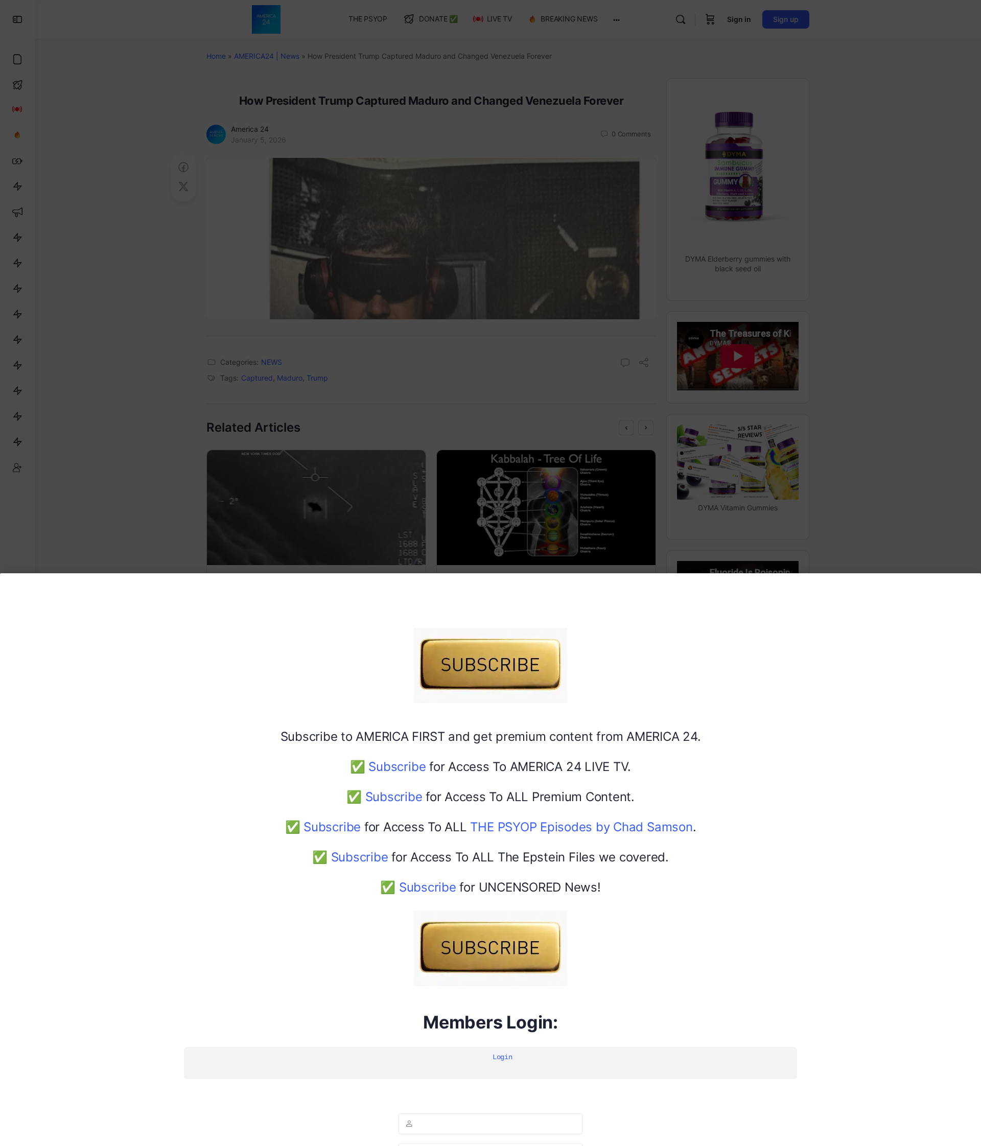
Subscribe (397, 766)
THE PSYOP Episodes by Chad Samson (581, 827)
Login (502, 1057)
